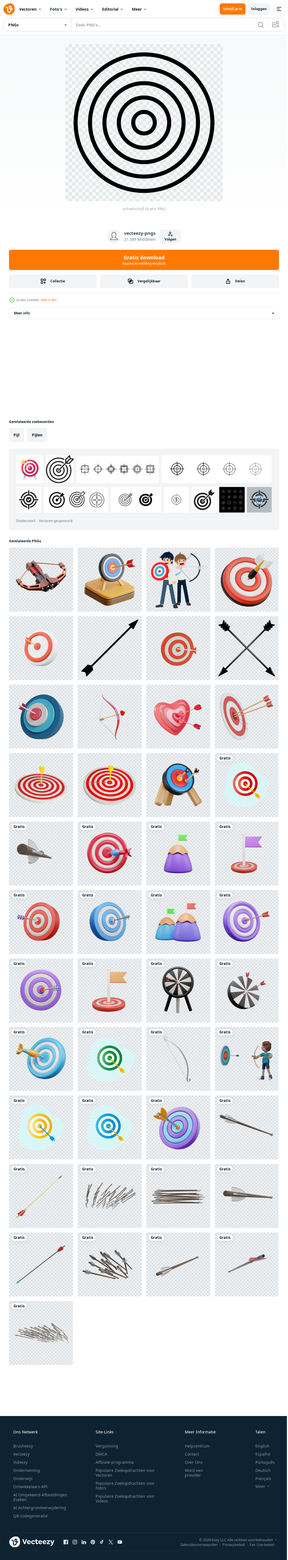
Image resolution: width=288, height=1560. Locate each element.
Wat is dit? (49, 300)
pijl (16, 435)
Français (259, 1478)
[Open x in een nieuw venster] (111, 1542)
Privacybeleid (229, 1544)
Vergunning (105, 1446)
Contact (188, 1454)
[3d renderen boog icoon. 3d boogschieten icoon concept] (178, 1059)
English (259, 1446)
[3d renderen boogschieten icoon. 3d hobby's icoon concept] (178, 785)
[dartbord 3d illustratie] (246, 580)
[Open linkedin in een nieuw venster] (84, 1542)
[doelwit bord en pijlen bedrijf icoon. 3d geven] (178, 648)
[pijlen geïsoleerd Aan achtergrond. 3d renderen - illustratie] (41, 854)
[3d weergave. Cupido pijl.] (110, 717)
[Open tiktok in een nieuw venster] (102, 1542)
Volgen (168, 239)
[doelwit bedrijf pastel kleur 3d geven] (178, 1127)
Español (259, 1454)
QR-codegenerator (30, 1515)
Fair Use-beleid (257, 1544)
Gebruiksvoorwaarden (194, 1544)
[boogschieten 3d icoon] (41, 580)
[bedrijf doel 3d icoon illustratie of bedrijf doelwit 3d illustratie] (110, 854)
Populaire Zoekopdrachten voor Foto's (123, 1486)
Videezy (20, 1462)
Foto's (56, 9)
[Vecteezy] (9, 9)
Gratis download (142, 260)
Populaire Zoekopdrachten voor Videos (123, 1498)
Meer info (22, 313)
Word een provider (190, 1473)
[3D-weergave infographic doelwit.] (41, 717)
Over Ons (190, 1462)
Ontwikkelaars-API (30, 1486)
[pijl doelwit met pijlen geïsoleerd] (41, 785)
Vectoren (28, 9)
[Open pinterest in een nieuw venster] (93, 1542)
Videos (82, 9)
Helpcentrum (193, 1446)
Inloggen (254, 8)
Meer (137, 9)
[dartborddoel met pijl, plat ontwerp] (246, 785)
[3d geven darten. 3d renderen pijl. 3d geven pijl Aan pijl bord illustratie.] (41, 648)
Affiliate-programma (113, 1462)
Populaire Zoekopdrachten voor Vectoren (123, 1473)
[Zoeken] (256, 24)
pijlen (37, 435)
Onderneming (26, 1470)
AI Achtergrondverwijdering (39, 1507)
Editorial (110, 9)
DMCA (99, 1454)
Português (261, 1462)
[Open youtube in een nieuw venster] (120, 1542)
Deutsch (259, 1470)
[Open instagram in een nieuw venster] (75, 1542)
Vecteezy (21, 1454)
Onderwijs (22, 1478)
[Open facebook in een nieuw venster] (66, 1542)
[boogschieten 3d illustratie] (110, 580)
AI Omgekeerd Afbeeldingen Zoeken (33, 1497)
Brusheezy (22, 1446)
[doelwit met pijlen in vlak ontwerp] (246, 717)
